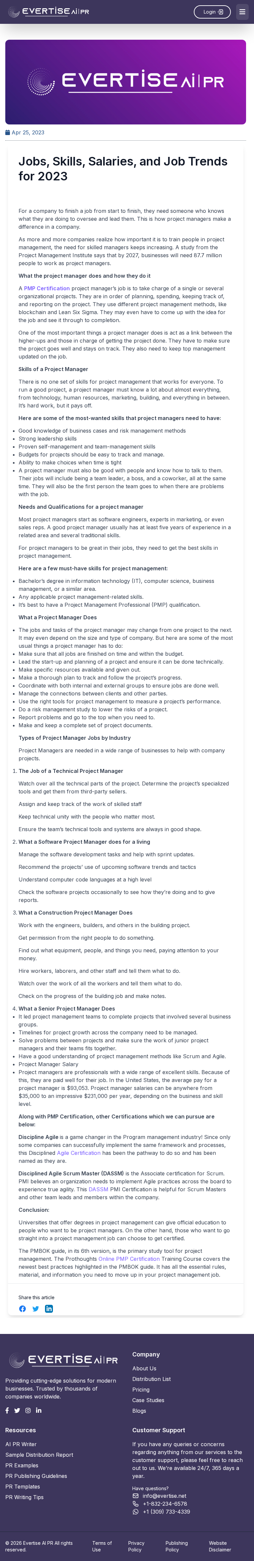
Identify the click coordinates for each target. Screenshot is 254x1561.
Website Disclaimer (220, 1546)
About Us (144, 1368)
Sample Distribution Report (39, 1454)
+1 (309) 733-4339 (166, 1511)
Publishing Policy (177, 1546)
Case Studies (148, 1400)
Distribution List (151, 1379)
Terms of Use (102, 1546)
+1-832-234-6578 (165, 1503)
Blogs (139, 1410)
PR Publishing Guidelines (36, 1476)
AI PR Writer (21, 1444)
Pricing (140, 1389)
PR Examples (21, 1465)
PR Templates (22, 1486)
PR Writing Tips (24, 1497)
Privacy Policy (136, 1546)
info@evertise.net (164, 1495)
